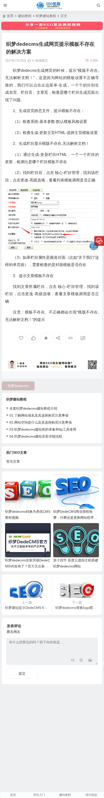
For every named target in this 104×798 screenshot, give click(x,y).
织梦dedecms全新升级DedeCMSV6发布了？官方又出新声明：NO (27, 566)
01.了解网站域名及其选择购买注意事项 (38, 415)
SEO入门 (39, 795)
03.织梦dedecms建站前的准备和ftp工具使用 (42, 429)
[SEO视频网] (52, 5)
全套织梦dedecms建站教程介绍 (33, 408)
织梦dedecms (18, 386)
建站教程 (24, 16)
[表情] (81, 661)
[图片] (90, 661)
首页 (10, 16)
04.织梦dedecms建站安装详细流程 (35, 436)
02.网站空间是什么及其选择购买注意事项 (40, 422)
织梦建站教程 (46, 16)
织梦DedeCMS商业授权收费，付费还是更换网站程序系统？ (75, 517)
